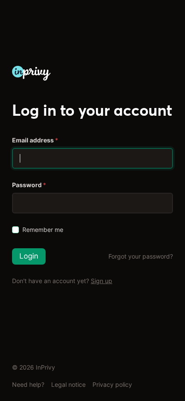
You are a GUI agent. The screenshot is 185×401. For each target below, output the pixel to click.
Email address (35, 140)
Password (29, 184)
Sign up (101, 280)
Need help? (28, 384)
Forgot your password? (140, 256)
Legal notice (68, 384)
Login (28, 256)
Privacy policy (112, 384)
